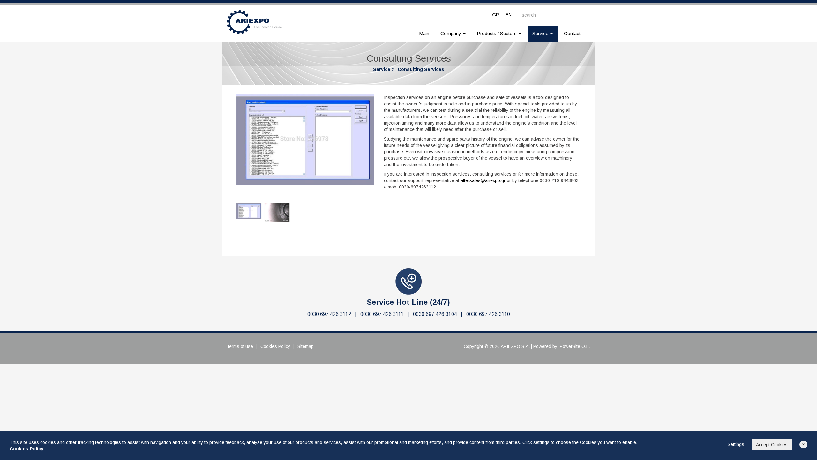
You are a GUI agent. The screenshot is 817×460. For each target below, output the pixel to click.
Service (381, 69)
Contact (572, 33)
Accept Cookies (772, 444)
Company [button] (451, 33)
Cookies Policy (275, 346)
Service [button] (545, 33)
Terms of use (240, 346)
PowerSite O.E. (575, 346)
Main (424, 33)
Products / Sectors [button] (497, 33)
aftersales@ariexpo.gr (483, 180)
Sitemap (305, 346)
